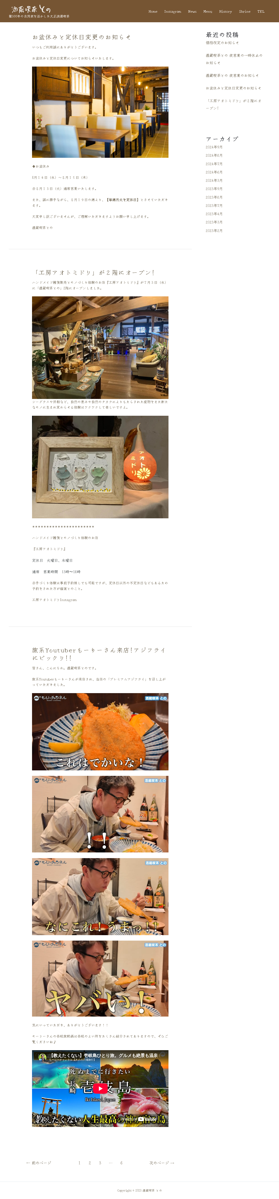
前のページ (38, 1162)
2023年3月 (214, 222)
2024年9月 (214, 146)
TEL (261, 11)
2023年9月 (214, 188)
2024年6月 (214, 172)
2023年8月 (214, 197)
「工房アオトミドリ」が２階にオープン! (93, 272)
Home (152, 11)
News (192, 11)
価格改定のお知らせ (222, 42)
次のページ (161, 1162)
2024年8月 (214, 155)
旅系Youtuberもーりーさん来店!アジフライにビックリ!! (99, 653)
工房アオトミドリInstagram (54, 599)
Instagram (172, 11)
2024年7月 (214, 163)
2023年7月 (214, 205)
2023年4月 (214, 213)
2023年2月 (214, 230)
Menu (207, 11)
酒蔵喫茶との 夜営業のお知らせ (232, 75)
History (225, 11)
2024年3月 (214, 180)
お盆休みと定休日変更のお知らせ (82, 36)
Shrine (244, 11)
